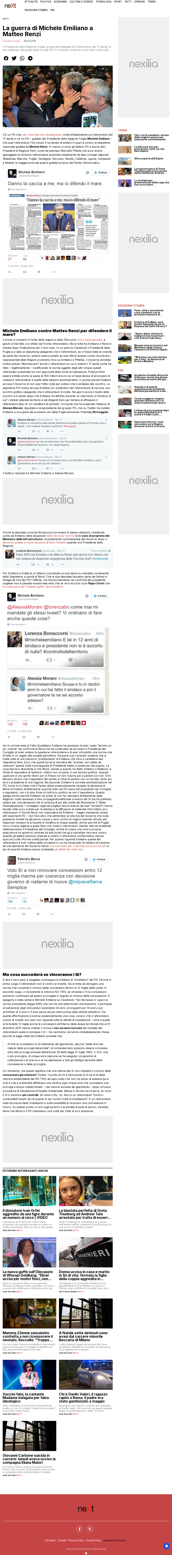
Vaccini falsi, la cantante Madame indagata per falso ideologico (26, 1397)
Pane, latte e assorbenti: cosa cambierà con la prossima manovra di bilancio (149, 312)
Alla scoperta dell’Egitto (148, 159)
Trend (152, 1)
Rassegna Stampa (36, 10)
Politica (45, 1)
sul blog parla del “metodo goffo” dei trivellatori (33, 586)
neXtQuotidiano (68, 1291)
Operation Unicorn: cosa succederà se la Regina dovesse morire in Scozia (149, 424)
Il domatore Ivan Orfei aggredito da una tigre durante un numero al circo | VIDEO (28, 1214)
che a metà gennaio (89, 339)
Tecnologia (103, 1)
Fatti (128, 1)
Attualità (31, 1)
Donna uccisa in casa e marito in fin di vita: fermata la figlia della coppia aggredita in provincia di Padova (84, 1275)
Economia (60, 1)
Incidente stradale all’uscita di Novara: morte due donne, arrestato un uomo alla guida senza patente (151, 377)
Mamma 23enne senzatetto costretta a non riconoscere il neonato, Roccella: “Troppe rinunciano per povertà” (28, 1336)
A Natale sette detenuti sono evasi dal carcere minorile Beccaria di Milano (83, 1336)
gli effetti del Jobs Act (68, 849)
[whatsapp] (22, 60)
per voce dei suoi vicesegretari (42, 134)
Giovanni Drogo (11, 41)
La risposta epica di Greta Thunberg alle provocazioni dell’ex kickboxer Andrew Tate (150, 171)
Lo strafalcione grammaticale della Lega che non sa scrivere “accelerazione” (151, 182)
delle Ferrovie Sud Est (60, 535)
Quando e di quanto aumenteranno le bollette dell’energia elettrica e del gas (149, 389)
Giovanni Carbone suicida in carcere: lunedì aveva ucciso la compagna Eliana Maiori (29, 1459)
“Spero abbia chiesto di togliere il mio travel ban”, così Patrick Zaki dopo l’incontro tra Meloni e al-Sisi (151, 336)
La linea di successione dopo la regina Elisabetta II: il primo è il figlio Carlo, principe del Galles (151, 412)
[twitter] (14, 60)
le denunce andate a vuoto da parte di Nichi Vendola (55, 540)
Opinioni (139, 1)
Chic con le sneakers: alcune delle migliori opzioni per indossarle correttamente (151, 137)
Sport (118, 1)
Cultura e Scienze (81, 1)
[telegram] (30, 60)
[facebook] (6, 60)
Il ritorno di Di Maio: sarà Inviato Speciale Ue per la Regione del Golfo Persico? (150, 324)
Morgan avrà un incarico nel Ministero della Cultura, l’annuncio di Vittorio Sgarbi (150, 347)
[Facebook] (77, 1527)
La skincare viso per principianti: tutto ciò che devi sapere (149, 149)
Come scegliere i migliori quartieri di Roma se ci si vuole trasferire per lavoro (150, 401)
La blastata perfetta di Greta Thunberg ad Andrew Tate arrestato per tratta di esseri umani (83, 1214)
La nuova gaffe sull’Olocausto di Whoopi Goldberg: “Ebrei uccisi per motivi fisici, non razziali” (28, 1275)
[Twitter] (87, 1527)
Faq (52, 10)
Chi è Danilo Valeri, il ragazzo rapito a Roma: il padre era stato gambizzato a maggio (83, 1397)
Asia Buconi (9, 1230)
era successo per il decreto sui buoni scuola (78, 846)
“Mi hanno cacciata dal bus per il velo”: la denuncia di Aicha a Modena (150, 359)
